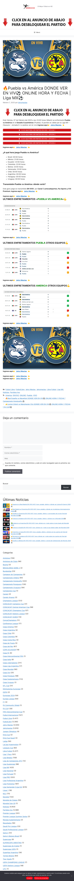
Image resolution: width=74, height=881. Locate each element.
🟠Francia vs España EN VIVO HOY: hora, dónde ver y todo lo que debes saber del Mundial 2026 (40, 527)
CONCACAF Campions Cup (13, 604)
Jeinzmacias (41, 389)
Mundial (6, 797)
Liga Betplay (7, 758)
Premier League (9, 813)
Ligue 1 (5, 790)
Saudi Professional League (13, 830)
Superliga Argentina (10, 852)
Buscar (5, 484)
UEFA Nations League (11, 866)
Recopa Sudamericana (11, 820)
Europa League (9, 699)
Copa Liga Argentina (11, 666)
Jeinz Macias (30, 389)
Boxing (5, 565)
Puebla (29, 395)
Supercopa (7, 839)
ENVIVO (16, 395)
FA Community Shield (11, 705)
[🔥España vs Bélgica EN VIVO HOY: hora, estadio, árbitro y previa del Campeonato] (6, 542)
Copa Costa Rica (9, 640)
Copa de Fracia (9, 643)
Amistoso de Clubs (10, 561)
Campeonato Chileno (11, 578)
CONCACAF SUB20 (10, 617)
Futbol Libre (10, 389)
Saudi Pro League (10, 826)
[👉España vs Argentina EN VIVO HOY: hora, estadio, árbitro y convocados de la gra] (6, 515)
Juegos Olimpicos (9, 731)
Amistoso (6, 558)
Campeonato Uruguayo (12, 588)
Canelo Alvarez (9, 597)
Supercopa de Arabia (11, 846)
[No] (72, 876)
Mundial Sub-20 (9, 803)
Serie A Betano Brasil (11, 836)
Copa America (8, 627)
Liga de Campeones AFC (12, 761)
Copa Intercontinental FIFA (13, 656)
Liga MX (60, 389)
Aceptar (29, 878)
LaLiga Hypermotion (10, 745)
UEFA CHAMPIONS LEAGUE (13, 862)
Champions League (10, 601)
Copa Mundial (8, 669)
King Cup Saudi (9, 738)
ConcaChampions (9, 620)
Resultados (7, 823)
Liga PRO (6, 777)
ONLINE (23, 395)
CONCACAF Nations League (14, 614)
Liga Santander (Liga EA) (12, 787)
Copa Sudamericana (11, 679)
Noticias (6, 392)
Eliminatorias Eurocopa (11, 689)
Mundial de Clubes (10, 800)
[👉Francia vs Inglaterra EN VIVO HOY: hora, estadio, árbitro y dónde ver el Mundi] (6, 520)
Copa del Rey (8, 646)
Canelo (5, 594)
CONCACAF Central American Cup (16, 607)
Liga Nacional (8, 771)
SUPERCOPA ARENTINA (12, 843)
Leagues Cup (8, 748)
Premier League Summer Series (15, 817)
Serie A (5, 833)
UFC (4, 869)
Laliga (5, 741)
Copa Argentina (9, 630)
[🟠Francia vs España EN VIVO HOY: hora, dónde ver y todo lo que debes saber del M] (6, 529)
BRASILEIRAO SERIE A (11, 568)
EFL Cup (6, 686)
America (8, 395)
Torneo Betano (8, 856)
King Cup (6, 735)
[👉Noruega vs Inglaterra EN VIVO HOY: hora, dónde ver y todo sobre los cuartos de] (6, 537)
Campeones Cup (9, 591)
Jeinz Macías (56, 125)
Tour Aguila (7, 859)
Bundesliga (7, 571)
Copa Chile (7, 633)
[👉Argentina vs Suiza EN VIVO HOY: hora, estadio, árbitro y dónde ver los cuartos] (6, 533)
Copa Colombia (9, 637)
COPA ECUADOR (9, 650)
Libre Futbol (51, 389)
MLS (4, 794)
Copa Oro (6, 673)
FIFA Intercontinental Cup (12, 712)
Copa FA (6, 653)
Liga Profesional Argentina (13, 781)
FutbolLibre (20, 389)
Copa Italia (7, 660)
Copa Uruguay (8, 682)
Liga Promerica (8, 784)
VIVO (35, 395)
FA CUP (6, 709)
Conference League (10, 624)
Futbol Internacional (10, 715)
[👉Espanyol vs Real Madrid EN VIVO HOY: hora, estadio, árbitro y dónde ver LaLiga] (6, 506)
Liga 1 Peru (7, 754)
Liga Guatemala (9, 764)
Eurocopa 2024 (9, 695)
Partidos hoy (15, 392)
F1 (4, 702)
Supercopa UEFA (9, 849)
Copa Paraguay (9, 676)
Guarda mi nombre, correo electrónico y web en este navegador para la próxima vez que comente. (37, 464)
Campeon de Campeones (13, 574)
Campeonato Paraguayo (12, 584)
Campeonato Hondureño (12, 581)
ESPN (5, 692)
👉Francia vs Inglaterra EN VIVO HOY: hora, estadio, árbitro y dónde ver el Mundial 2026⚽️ (38, 518)
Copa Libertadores (10, 663)
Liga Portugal (8, 774)
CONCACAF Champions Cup (14, 610)
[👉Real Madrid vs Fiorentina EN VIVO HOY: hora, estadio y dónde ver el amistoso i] (6, 510)
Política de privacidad (41, 878)
